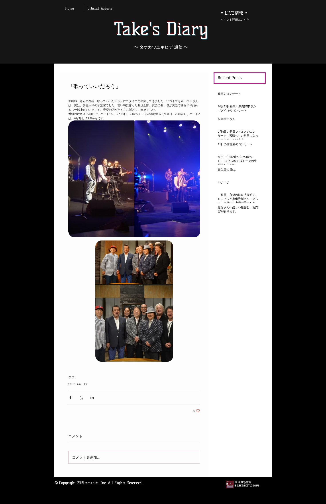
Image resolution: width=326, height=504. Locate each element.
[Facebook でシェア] (70, 397)
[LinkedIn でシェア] (92, 397)
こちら (245, 19)
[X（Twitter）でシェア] (81, 397)
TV (85, 384)
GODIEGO (74, 384)
